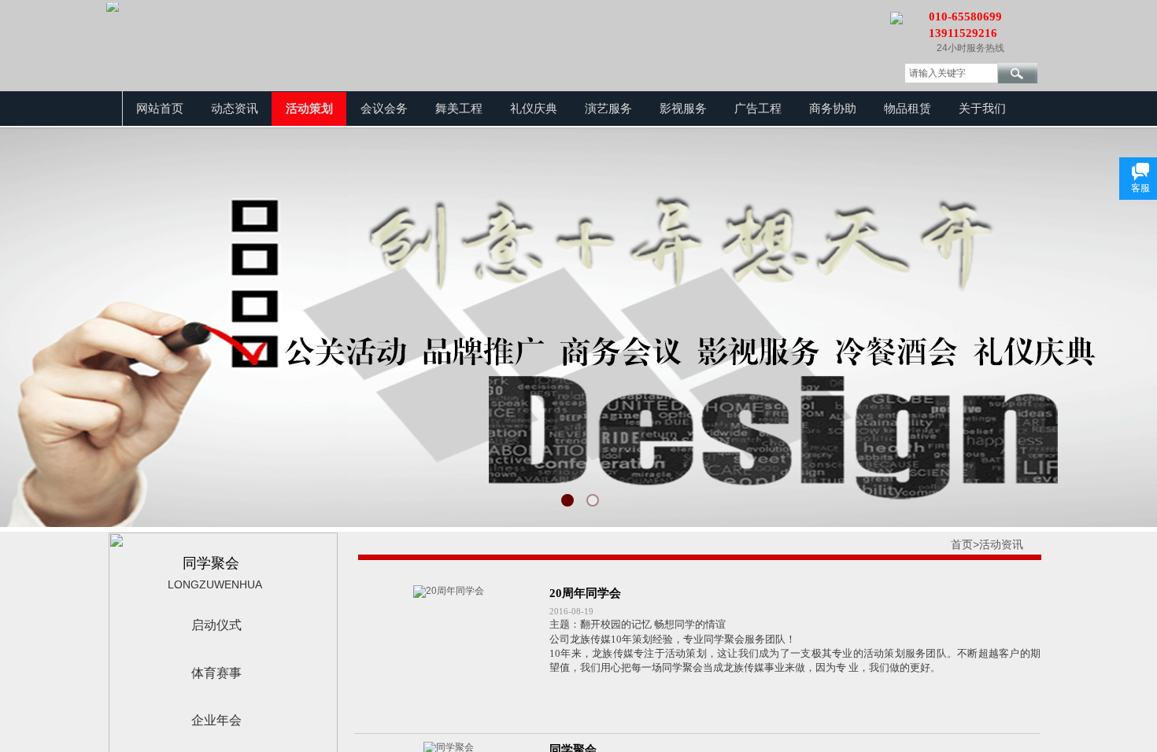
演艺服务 (608, 108)
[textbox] (951, 73)
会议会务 (384, 108)
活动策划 (309, 108)
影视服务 (683, 108)
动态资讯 (234, 108)
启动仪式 (216, 625)
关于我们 (982, 108)
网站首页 (159, 108)
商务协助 (832, 108)
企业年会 (216, 720)
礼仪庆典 (533, 108)
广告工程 (758, 108)
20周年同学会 (585, 593)
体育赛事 (216, 673)
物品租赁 (907, 108)
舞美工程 (458, 108)
